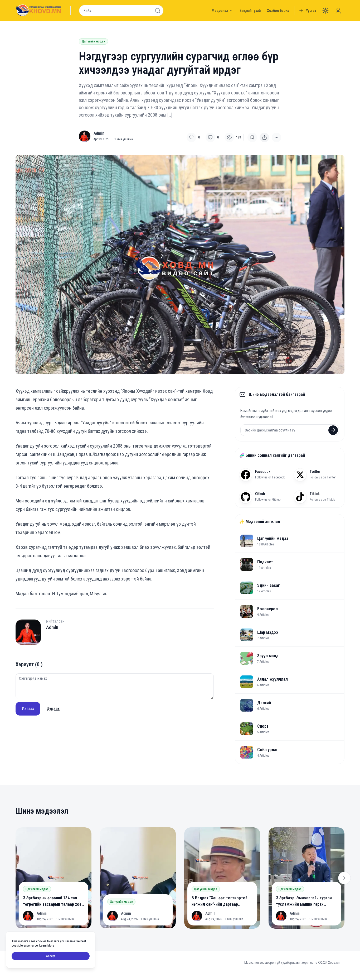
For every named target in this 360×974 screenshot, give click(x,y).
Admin (99, 133)
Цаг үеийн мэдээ (93, 41)
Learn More (46, 945)
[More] (264, 137)
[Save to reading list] (252, 137)
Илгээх (28, 708)
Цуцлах (53, 708)
